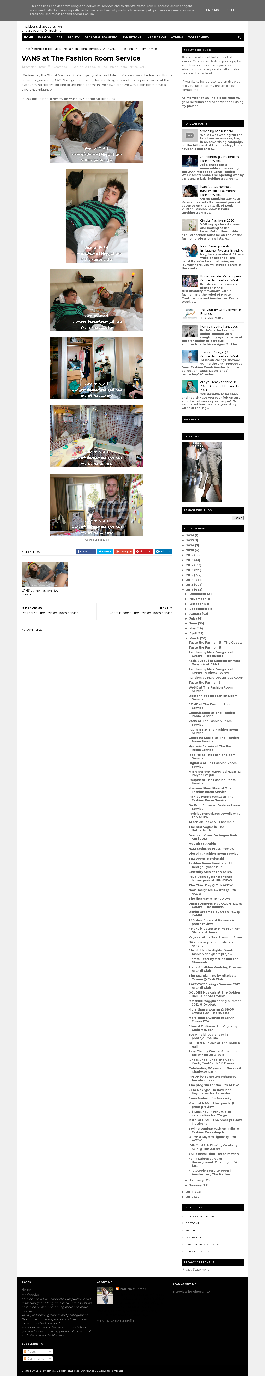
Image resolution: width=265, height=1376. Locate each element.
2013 (190, 585)
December (198, 594)
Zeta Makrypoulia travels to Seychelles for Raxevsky (210, 1091)
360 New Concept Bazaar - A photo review (211, 922)
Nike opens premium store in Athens (211, 944)
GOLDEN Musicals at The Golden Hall (214, 1044)
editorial (193, 1223)
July (192, 618)
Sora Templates (44, 1370)
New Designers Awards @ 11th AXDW (212, 892)
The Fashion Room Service (80, 48)
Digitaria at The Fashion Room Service (213, 764)
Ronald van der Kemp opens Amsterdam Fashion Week (220, 278)
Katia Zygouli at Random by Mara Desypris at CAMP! (214, 662)
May (192, 628)
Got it (231, 10)
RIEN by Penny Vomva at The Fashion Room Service (211, 798)
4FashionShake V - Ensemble (212, 822)
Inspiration (156, 37)
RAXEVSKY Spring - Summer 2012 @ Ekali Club (214, 986)
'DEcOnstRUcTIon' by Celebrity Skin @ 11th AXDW (213, 1147)
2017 (190, 565)
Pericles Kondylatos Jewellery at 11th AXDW (214, 815)
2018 (190, 560)
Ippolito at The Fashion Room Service (212, 756)
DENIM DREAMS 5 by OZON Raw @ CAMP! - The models (215, 905)
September (198, 609)
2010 (190, 1197)
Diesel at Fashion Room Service (213, 854)
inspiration (194, 1237)
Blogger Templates (68, 1370)
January (195, 1185)
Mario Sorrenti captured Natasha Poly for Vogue (215, 773)
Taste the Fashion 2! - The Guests (215, 642)
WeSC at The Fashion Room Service (211, 689)
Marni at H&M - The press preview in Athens (215, 1121)
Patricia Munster (133, 1289)
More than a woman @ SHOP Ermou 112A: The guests (211, 1011)
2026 (190, 535)
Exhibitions (132, 37)
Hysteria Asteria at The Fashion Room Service (213, 748)
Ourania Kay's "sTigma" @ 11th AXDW (212, 1138)
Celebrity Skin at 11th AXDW (210, 872)
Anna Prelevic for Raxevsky (210, 1098)
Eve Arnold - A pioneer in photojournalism (208, 1036)
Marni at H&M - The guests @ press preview (212, 1105)
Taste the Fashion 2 (204, 682)
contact (187, 90)
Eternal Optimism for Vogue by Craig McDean (213, 1028)
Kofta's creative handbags (219, 326)
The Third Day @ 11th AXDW (211, 885)
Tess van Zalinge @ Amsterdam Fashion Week (219, 354)
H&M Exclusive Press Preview (211, 849)
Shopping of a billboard (216, 131)
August (195, 614)
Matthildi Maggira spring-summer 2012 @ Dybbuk (215, 1002)
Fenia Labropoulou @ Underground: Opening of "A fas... (213, 1162)
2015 (190, 575)
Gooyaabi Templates (111, 1370)
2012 (190, 590)
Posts (31, 1351)
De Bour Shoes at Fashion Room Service (214, 807)
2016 (190, 570)
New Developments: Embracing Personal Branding (221, 248)
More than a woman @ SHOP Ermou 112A (211, 1019)
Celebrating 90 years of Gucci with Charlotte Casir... (216, 1070)
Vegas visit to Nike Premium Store (215, 937)
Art (59, 37)
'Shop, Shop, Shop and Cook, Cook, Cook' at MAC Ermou (211, 1061)
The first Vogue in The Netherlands (206, 828)
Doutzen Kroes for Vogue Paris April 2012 (213, 837)
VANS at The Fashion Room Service (42, 592)
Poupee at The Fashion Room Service (212, 781)
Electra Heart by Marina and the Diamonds (213, 960)
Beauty (74, 37)
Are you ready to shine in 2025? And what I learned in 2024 (220, 386)
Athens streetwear (200, 1216)
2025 (190, 540)
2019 (190, 555)
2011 (189, 1192)
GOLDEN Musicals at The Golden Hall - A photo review (214, 994)
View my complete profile (115, 1320)
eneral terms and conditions (206, 102)
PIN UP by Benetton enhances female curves (212, 1078)
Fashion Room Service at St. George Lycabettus (211, 865)
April (193, 633)
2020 (190, 550)
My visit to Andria (202, 844)
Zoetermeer (198, 37)
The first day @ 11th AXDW (209, 898)
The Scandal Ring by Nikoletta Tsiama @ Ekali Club (212, 977)
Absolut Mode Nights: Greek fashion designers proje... (211, 952)
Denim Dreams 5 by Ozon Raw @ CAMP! (214, 913)
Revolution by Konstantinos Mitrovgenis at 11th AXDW (210, 878)
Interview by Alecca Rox (191, 1292)
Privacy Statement (195, 1269)
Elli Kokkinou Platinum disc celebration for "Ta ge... (210, 1113)
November (198, 599)
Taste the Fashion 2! (205, 647)
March (194, 638)
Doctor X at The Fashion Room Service (213, 697)
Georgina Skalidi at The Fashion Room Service (214, 739)
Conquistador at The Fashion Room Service (212, 714)
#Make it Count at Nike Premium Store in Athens (214, 930)
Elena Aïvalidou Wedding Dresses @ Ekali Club (215, 969)
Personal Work (197, 1251)
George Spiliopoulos (46, 48)
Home (28, 37)
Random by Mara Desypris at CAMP (216, 677)
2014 (190, 580)
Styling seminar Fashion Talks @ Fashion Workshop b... (214, 1130)
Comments (35, 1358)
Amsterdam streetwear (203, 1244)
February (196, 1180)
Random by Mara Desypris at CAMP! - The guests (211, 654)
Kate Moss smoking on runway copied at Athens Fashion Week (218, 191)
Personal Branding (101, 37)
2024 (190, 545)
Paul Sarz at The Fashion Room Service (213, 731)
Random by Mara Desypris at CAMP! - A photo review (211, 671)
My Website (30, 1294)
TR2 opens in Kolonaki (206, 858)
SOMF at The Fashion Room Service (210, 706)
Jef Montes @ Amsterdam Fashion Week (219, 159)
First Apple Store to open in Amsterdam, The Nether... (211, 1172)
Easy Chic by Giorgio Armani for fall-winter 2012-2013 (213, 1053)
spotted (192, 1230)
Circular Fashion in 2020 (217, 221)
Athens (177, 37)
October (196, 604)
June (193, 623)
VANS (103, 48)
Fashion (44, 37)
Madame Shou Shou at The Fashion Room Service (210, 790)
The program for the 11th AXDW (214, 1085)
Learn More (213, 10)
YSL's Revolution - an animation (214, 1154)
